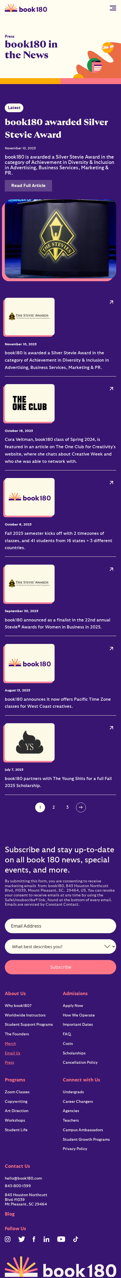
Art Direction (16, 1111)
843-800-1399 (18, 1186)
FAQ (67, 1034)
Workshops (15, 1121)
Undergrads (73, 1092)
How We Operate (79, 1015)
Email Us (12, 1053)
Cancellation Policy (80, 1063)
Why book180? (18, 1006)
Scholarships (74, 1053)
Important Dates (78, 1025)
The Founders (17, 1034)
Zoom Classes (17, 1092)
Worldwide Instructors (25, 1015)
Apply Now (73, 1006)
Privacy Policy (75, 1149)
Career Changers (78, 1102)
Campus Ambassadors (83, 1130)
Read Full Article (28, 185)
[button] (113, 8)
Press (9, 1063)
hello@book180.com (23, 1178)
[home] (26, 8)
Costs (68, 1044)
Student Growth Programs (86, 1140)
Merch (10, 1044)
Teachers (71, 1121)
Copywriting (16, 1102)
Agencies (71, 1111)
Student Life (16, 1130)
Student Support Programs (29, 1025)
